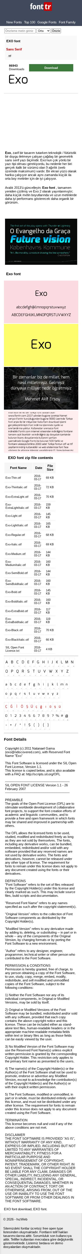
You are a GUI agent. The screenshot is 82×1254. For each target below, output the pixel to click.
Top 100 (29, 22)
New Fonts (14, 22)
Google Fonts (47, 22)
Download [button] (51, 67)
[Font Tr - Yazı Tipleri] (41, 6)
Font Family (67, 22)
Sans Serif (14, 49)
